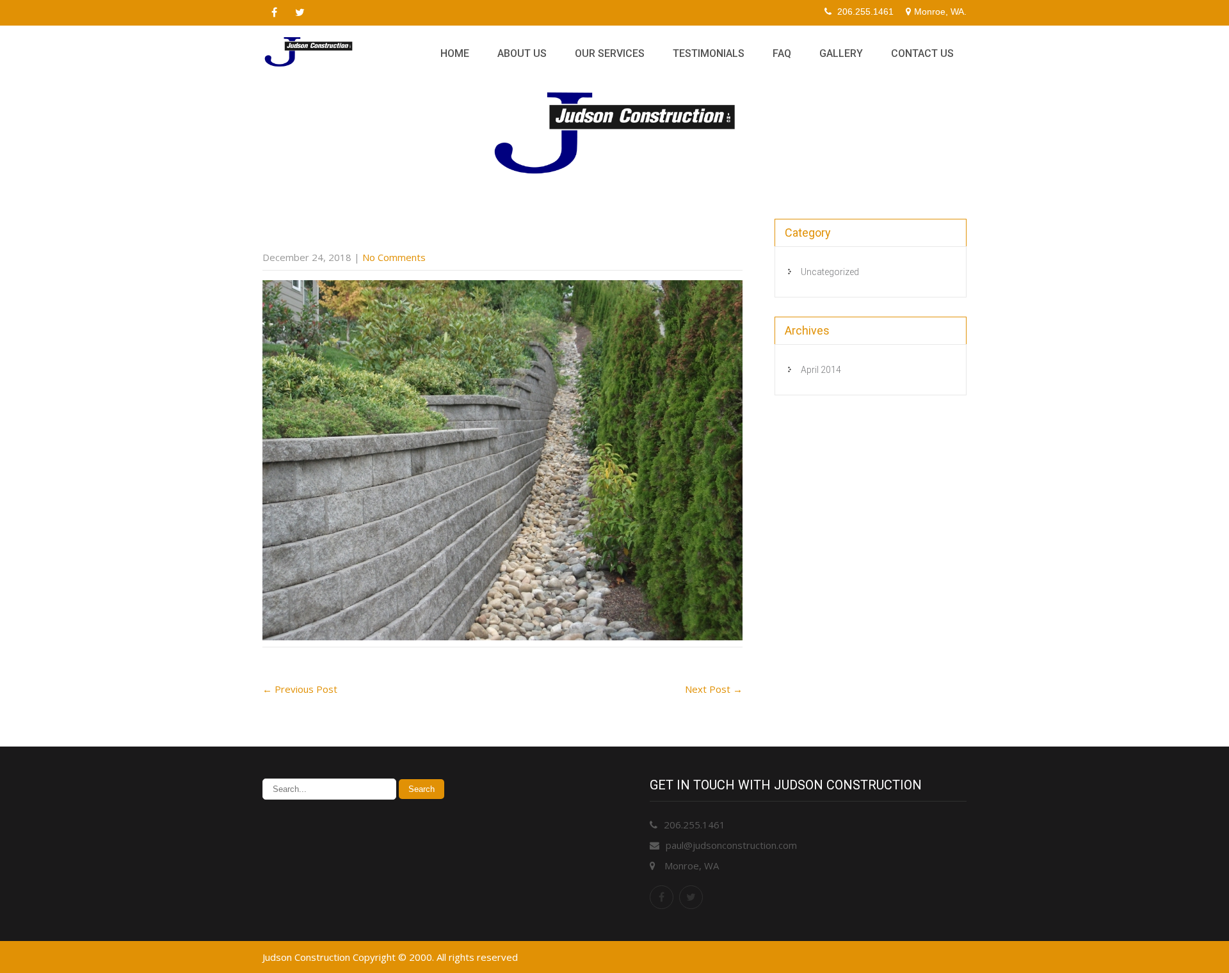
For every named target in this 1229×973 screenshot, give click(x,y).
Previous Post (299, 689)
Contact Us (922, 53)
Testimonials (708, 53)
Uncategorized (830, 272)
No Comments (394, 257)
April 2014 (821, 370)
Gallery (841, 53)
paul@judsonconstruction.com (731, 845)
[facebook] (273, 13)
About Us (522, 53)
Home (454, 53)
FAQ (782, 53)
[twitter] (299, 13)
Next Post (714, 689)
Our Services (610, 53)
